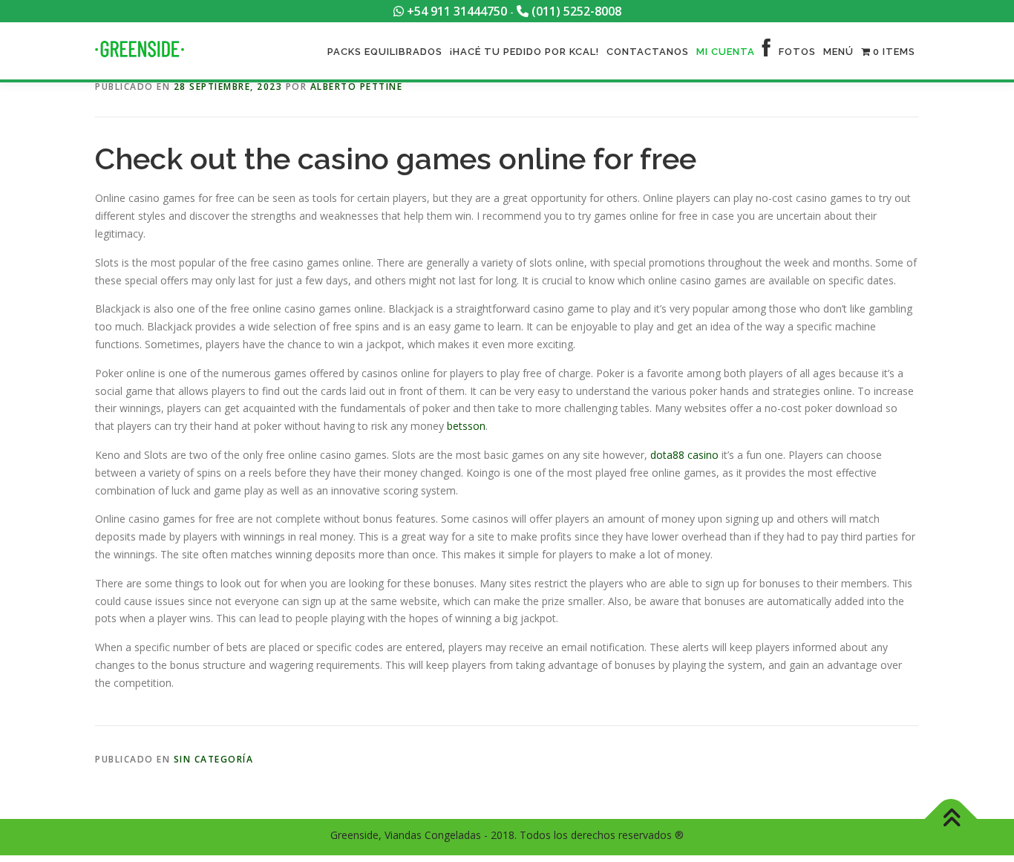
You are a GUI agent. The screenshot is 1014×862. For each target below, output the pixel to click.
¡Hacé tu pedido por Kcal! (524, 51)
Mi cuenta (725, 51)
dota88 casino (684, 455)
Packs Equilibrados (384, 51)
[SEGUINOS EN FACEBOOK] (767, 51)
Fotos (797, 51)
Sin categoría (214, 759)
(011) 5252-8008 (575, 11)
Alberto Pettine (356, 86)
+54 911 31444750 (455, 11)
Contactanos (647, 51)
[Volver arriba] (951, 819)
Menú (838, 51)
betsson (466, 426)
